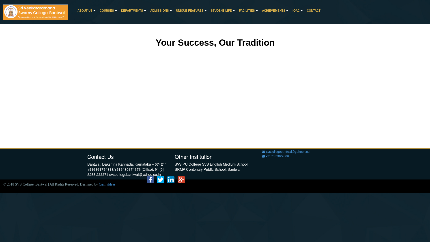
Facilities (247, 10)
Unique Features (190, 10)
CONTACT (313, 10)
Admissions (159, 10)
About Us (84, 10)
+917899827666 (277, 156)
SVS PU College (188, 164)
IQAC (296, 10)
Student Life (221, 10)
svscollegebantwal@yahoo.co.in (288, 151)
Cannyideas (107, 184)
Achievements (273, 10)
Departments (132, 10)
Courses (107, 10)
